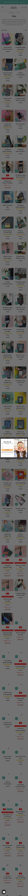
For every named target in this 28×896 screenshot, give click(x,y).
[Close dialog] (26, 439)
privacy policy (8, 454)
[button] (4, 892)
